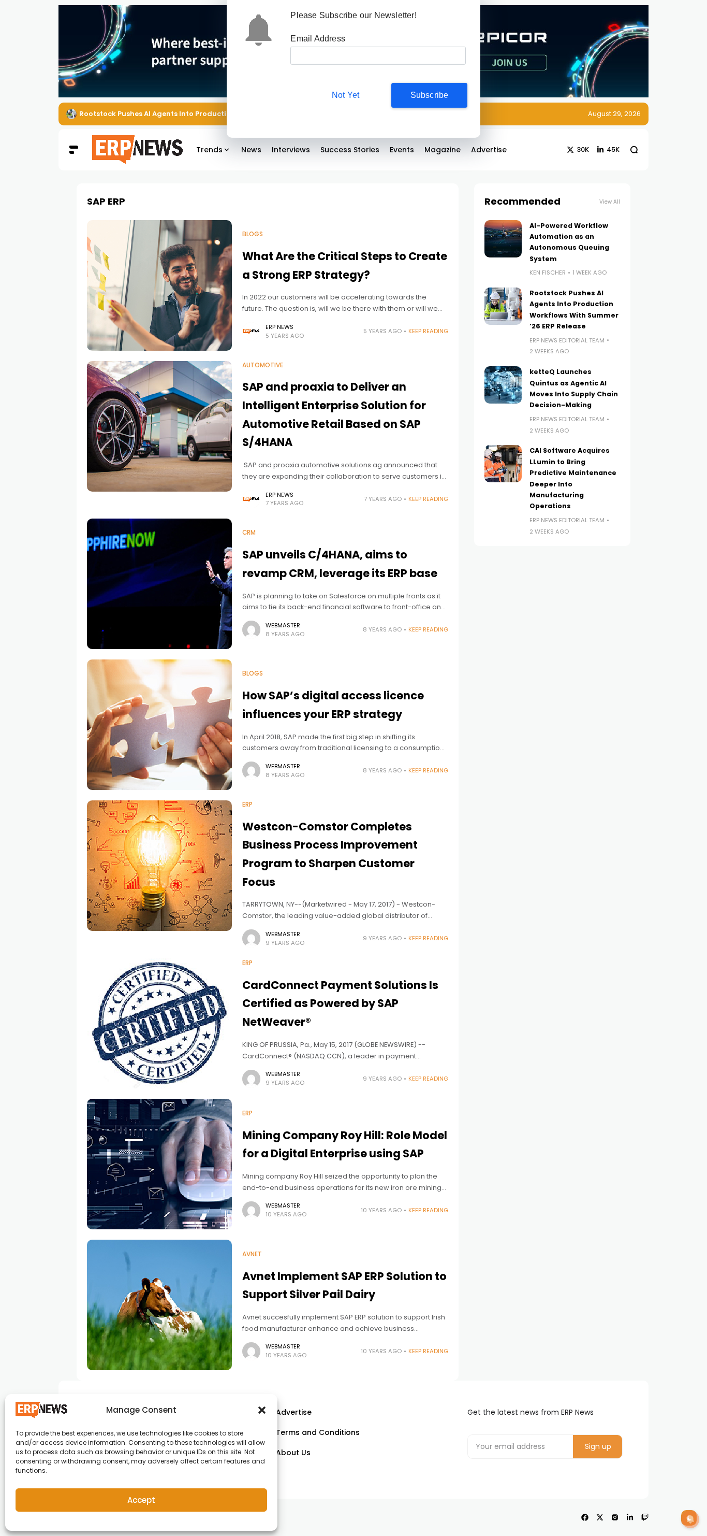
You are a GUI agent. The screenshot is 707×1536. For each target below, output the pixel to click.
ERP (247, 804)
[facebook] (584, 1517)
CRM (249, 532)
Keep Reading (428, 331)
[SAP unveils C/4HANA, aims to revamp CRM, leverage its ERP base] (159, 584)
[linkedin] (630, 1517)
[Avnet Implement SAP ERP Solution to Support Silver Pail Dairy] (159, 1305)
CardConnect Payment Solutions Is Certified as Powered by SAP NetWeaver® (340, 1003)
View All (609, 202)
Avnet (252, 1254)
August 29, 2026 (614, 114)
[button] (262, 1410)
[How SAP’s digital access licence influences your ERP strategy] (159, 724)
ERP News (279, 327)
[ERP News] (130, 149)
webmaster (283, 625)
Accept (141, 1500)
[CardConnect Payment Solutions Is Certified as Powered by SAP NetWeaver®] (159, 1023)
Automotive (262, 365)
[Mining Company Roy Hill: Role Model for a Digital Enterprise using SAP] (159, 1164)
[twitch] (645, 1517)
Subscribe (429, 95)
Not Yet (345, 95)
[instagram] (614, 1517)
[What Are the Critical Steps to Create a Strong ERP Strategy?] (159, 285)
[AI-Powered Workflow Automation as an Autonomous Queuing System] (503, 238)
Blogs (252, 234)
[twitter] (599, 1517)
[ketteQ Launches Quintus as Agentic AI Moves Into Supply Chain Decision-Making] (503, 385)
